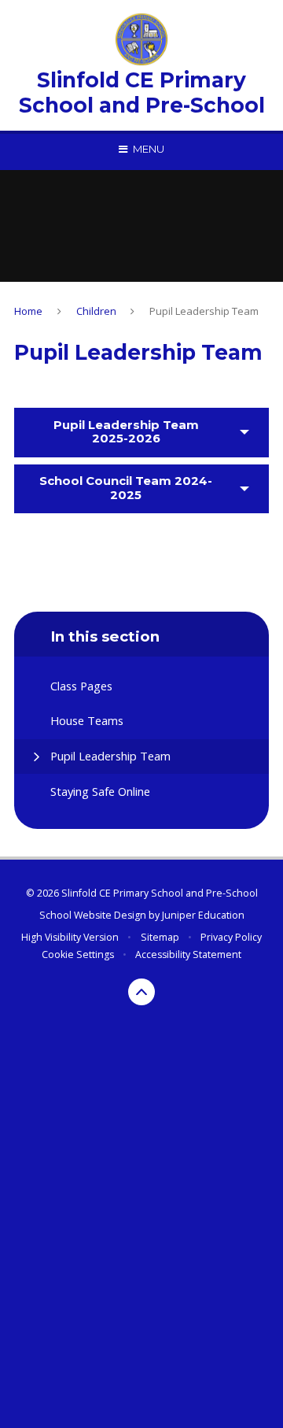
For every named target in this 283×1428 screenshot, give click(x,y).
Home (28, 311)
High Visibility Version (70, 937)
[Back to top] (141, 992)
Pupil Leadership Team (204, 311)
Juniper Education (203, 915)
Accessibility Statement (188, 954)
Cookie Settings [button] (78, 954)
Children (96, 311)
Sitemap (160, 937)
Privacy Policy (231, 937)
